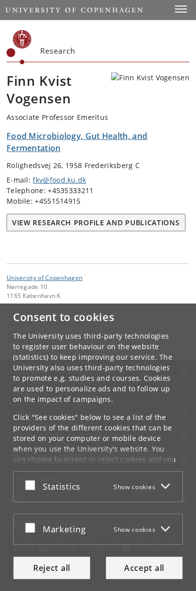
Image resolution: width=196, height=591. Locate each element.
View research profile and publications (96, 222)
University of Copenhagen (44, 277)
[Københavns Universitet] (19, 47)
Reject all (51, 567)
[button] (181, 9)
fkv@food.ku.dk (59, 180)
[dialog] (98, 447)
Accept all (144, 567)
